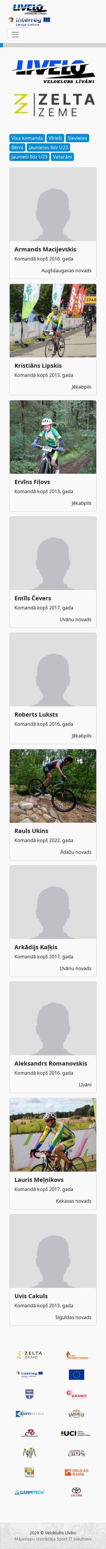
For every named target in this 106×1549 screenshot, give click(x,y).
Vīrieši (55, 138)
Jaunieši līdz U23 (29, 157)
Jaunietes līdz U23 (48, 147)
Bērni (17, 147)
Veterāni (62, 157)
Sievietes (77, 138)
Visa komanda (27, 138)
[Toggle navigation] (15, 35)
